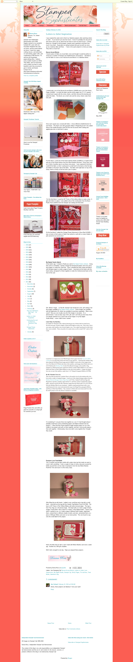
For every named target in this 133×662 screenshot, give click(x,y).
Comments (102, 59)
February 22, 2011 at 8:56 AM (67, 584)
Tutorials (59, 25)
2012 (27, 279)
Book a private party (70, 25)
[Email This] (73, 568)
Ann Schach (54, 584)
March (29, 306)
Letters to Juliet (79, 570)
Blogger (70, 658)
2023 (27, 252)
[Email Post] (70, 567)
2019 (27, 262)
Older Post (88, 623)
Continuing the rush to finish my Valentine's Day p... (32, 322)
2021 (27, 257)
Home (27, 25)
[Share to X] (77, 568)
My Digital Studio (58, 572)
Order (33, 25)
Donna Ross (33, 33)
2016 (27, 269)
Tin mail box (83, 572)
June (28, 298)
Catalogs (41, 25)
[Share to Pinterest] (81, 568)
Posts (100, 56)
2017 (27, 267)
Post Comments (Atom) (73, 629)
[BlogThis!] (75, 568)
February (30, 308)
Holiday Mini (59, 366)
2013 (27, 277)
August (29, 294)
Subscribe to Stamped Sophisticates (78, 642)
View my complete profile (31, 75)
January (29, 332)
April (28, 303)
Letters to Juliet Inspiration (31, 316)
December (30, 284)
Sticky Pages (75, 572)
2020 (27, 259)
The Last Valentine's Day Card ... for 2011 (32, 312)
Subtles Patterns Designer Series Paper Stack (57, 380)
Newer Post (51, 623)
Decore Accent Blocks (68, 570)
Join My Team (82, 25)
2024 (27, 250)
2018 (27, 264)
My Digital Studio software (80, 264)
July (28, 296)
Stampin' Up (67, 572)
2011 (27, 282)
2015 (27, 272)
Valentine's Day (54, 574)
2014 (27, 274)
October (29, 289)
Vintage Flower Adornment (31, 327)
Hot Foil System (94, 25)
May (28, 301)
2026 (27, 245)
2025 (27, 247)
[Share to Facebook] (79, 568)
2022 (27, 254)
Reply (52, 589)
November (30, 286)
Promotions (50, 25)
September (30, 291)
